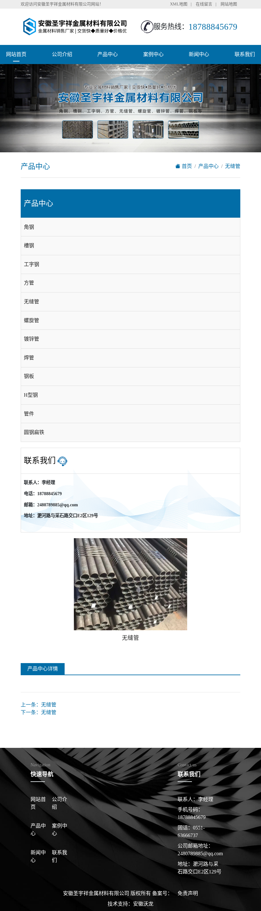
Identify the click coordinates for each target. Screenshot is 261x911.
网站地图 (229, 4)
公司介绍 (62, 54)
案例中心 (153, 54)
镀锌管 (31, 339)
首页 (186, 166)
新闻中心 (199, 54)
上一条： (38, 704)
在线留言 (204, 4)
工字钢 (31, 264)
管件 (29, 413)
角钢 (29, 227)
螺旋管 (31, 320)
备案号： (162, 893)
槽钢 (29, 245)
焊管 (29, 357)
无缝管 (232, 166)
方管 (29, 283)
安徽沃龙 (143, 904)
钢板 (29, 376)
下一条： (38, 712)
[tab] (130, 227)
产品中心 (107, 54)
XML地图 (178, 4)
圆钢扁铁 (34, 432)
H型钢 (31, 395)
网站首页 (16, 54)
